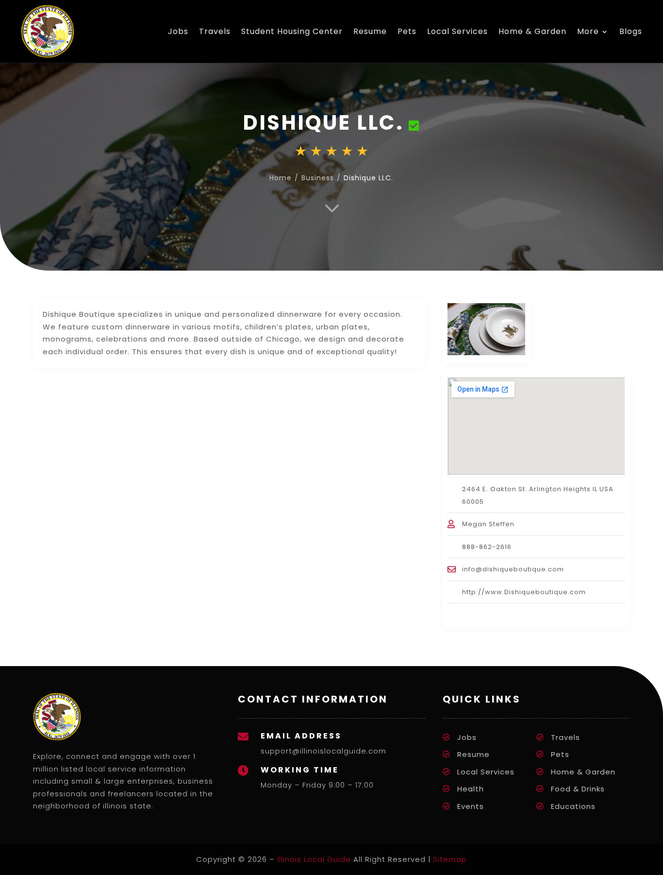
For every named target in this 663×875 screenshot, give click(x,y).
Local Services (457, 31)
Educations (573, 806)
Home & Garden (532, 31)
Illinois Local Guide (314, 859)
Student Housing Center (292, 31)
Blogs (630, 31)
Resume (370, 31)
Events (470, 806)
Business (317, 178)
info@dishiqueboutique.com (513, 569)
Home (280, 178)
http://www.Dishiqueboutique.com (524, 592)
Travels (215, 31)
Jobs (178, 31)
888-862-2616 (487, 546)
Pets (407, 31)
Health (470, 789)
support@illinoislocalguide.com (323, 751)
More (588, 31)
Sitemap (450, 859)
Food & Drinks (578, 789)
